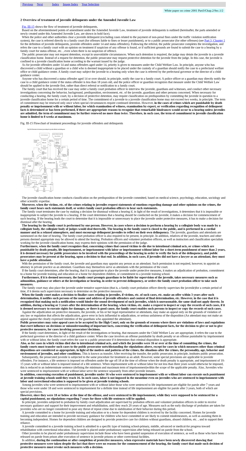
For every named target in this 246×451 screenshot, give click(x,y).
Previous (27, 4)
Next (40, 4)
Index (55, 4)
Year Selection (90, 4)
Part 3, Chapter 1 (214, 40)
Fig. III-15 (28, 26)
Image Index (70, 4)
